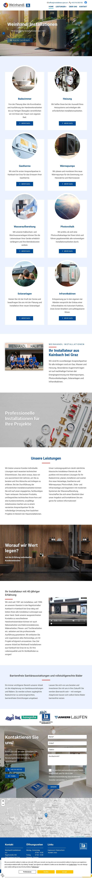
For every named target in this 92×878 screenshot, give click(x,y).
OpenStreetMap (80, 836)
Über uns (73, 6)
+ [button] (3, 801)
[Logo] (16, 5)
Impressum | (52, 850)
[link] (60, 6)
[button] (20, 38)
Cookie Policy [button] (73, 864)
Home (51, 6)
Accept (64, 872)
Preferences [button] (35, 867)
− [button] (3, 804)
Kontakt (83, 6)
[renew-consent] (2, 875)
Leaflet (72, 836)
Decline (46, 872)
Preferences (27, 872)
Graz (55, 852)
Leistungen (61, 6)
